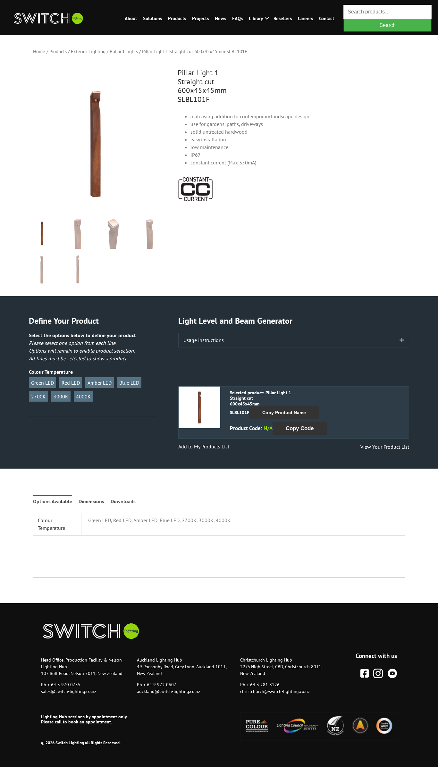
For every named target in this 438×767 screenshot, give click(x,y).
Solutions (152, 18)
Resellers (283, 18)
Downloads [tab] (123, 501)
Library (256, 18)
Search (387, 25)
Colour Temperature (51, 372)
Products (177, 18)
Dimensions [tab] (91, 501)
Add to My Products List (203, 446)
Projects (200, 18)
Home (39, 51)
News (220, 18)
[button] (266, 18)
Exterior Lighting (88, 51)
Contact (326, 18)
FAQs (237, 18)
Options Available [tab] (52, 501)
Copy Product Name (284, 412)
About (131, 18)
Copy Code (300, 428)
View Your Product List (384, 447)
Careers (305, 18)
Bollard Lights (124, 51)
